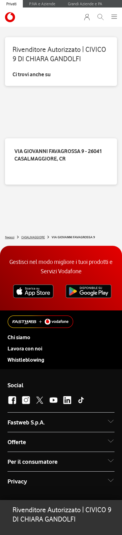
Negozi (9, 237)
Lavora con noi (25, 348)
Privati (11, 3)
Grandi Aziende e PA (85, 3)
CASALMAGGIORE (33, 237)
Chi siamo (19, 337)
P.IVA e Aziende (42, 3)
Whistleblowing (26, 360)
